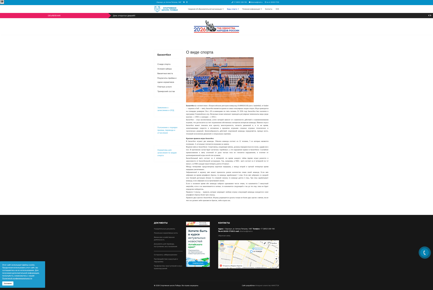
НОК (277, 9)
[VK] (184, 2)
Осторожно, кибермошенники (165, 255)
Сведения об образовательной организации (205, 9)
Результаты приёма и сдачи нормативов (166, 80)
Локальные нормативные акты (166, 233)
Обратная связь (224, 236)
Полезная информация (251, 9)
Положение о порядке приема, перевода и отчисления (167, 130)
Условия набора (164, 69)
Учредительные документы (164, 229)
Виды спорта (232, 9)
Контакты (268, 9)
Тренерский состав (166, 91)
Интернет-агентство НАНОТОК (267, 285)
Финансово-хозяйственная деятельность (164, 238)
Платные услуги (164, 87)
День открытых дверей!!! (124, 15)
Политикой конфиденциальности (17, 278)
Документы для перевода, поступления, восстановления (165, 245)
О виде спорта (163, 64)
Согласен (8, 283)
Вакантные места (165, 73)
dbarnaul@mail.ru (257, 2)
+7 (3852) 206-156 (240, 2)
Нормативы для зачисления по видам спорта (167, 153)
